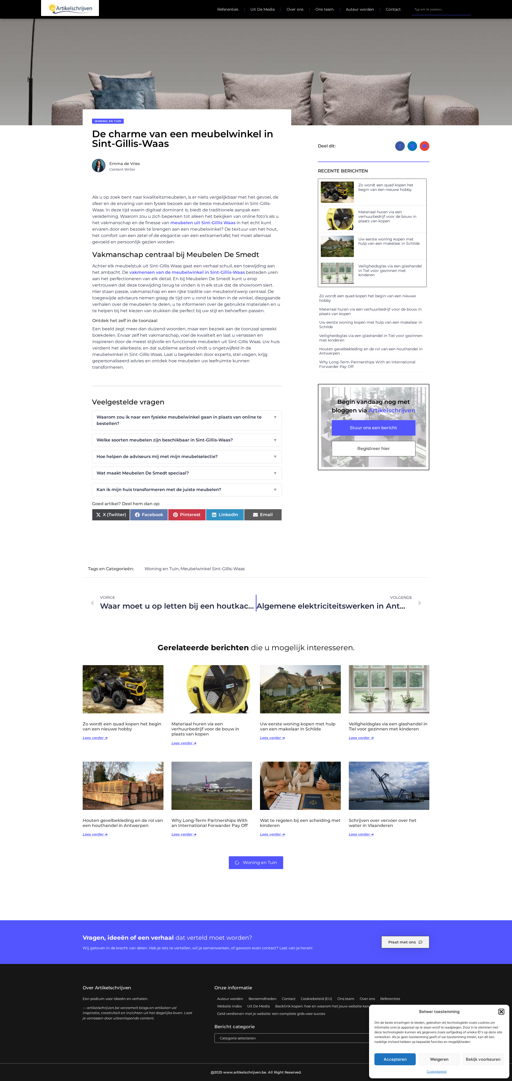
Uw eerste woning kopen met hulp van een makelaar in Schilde (389, 241)
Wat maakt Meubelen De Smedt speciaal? (187, 473)
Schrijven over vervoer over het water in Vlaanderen (383, 823)
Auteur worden (360, 9)
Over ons (295, 9)
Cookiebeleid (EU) (316, 998)
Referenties (227, 9)
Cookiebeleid (436, 1072)
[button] (501, 1011)
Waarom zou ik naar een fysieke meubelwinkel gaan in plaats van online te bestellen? (187, 420)
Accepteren (395, 1059)
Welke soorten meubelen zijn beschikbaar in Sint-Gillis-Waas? (187, 440)
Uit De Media (262, 9)
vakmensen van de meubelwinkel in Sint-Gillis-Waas (187, 272)
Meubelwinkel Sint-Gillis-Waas (213, 568)
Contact (393, 9)
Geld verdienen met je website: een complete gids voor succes (271, 1013)
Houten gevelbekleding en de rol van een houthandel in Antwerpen (370, 351)
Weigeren (439, 1059)
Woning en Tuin (108, 121)
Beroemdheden (263, 998)
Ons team (324, 9)
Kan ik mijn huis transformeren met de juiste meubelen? (187, 489)
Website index (229, 1006)
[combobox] (441, 9)
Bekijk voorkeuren (483, 1059)
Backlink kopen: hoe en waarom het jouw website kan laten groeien (334, 1006)
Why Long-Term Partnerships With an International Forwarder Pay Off (367, 364)
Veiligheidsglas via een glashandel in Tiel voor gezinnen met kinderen (390, 271)
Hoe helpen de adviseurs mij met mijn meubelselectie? (187, 456)
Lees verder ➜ (95, 738)
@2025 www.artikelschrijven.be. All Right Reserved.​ (256, 1072)
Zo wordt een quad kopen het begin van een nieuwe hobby (385, 187)
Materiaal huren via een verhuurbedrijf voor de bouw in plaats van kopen (387, 216)
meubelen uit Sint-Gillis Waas (202, 222)
